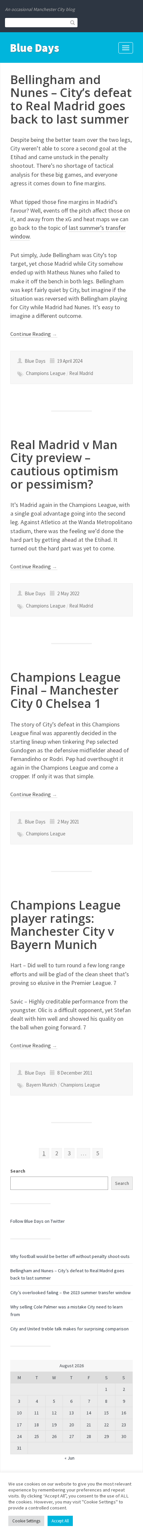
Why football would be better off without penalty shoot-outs (70, 1256)
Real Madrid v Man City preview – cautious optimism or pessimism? (64, 464)
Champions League (46, 373)
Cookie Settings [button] (26, 1521)
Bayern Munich (41, 1085)
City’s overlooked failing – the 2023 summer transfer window (70, 1293)
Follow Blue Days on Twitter (37, 1221)
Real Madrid (81, 373)
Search (17, 1171)
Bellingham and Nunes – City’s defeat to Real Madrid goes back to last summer (71, 99)
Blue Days (34, 48)
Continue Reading (33, 334)
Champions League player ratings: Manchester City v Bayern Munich (65, 925)
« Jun (69, 1458)
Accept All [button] (60, 1521)
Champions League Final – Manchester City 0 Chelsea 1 (65, 690)
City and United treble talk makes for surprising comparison (69, 1329)
